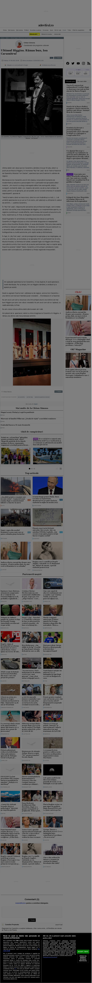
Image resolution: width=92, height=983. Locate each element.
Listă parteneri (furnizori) (50, 957)
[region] (46, 958)
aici (16, 968)
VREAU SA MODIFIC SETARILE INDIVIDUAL (83, 958)
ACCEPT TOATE (83, 951)
